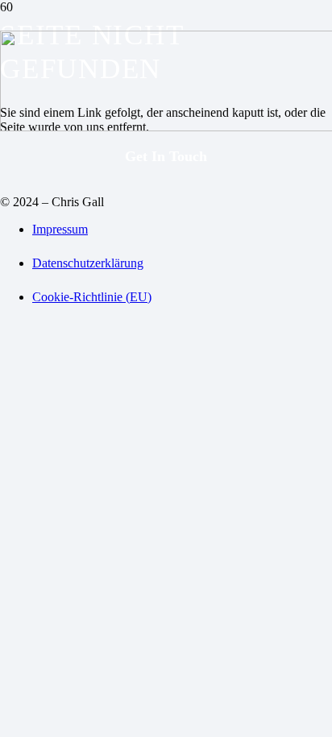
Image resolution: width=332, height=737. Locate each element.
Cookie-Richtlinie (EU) (91, 297)
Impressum (60, 229)
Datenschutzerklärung (87, 263)
